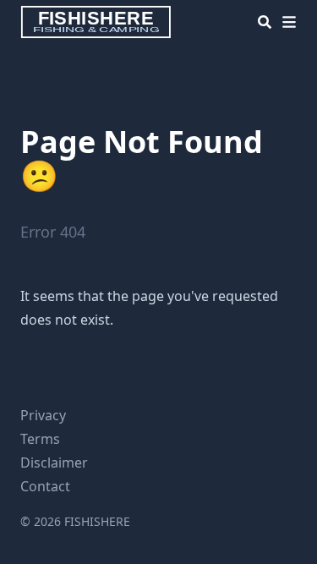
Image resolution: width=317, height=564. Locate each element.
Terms (40, 439)
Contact (45, 486)
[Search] (264, 22)
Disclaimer (54, 462)
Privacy (43, 415)
